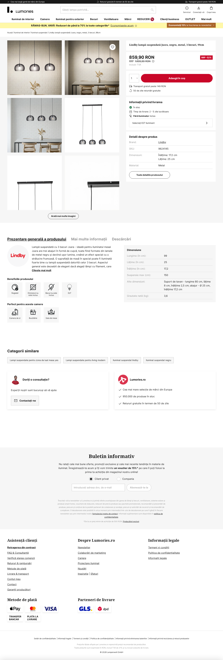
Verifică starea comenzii (21, 558)
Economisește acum (122, 25)
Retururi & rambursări (19, 563)
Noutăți (82, 568)
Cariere (82, 558)
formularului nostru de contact (105, 513)
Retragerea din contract (21, 547)
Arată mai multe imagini (63, 216)
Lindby (162, 142)
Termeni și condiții (158, 547)
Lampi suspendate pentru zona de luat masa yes (34, 360)
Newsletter (84, 547)
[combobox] (108, 9)
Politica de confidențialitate (164, 552)
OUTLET (190, 19)
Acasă (10, 32)
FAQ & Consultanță (18, 552)
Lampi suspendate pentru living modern (85, 360)
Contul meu (13, 579)
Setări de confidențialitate (45, 638)
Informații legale (157, 558)
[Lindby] (18, 256)
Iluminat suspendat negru (158, 360)
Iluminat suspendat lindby (125, 360)
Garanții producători (18, 589)
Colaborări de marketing (92, 552)
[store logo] (20, 10)
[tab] (36, 239)
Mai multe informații (89, 239)
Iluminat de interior (22, 32)
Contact (12, 584)
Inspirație (83, 573)
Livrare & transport (18, 573)
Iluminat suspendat (39, 32)
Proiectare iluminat (88, 563)
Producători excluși (131, 521)
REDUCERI (143, 19)
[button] (34, 125)
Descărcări (121, 239)
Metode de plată (16, 568)
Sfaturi (94, 573)
